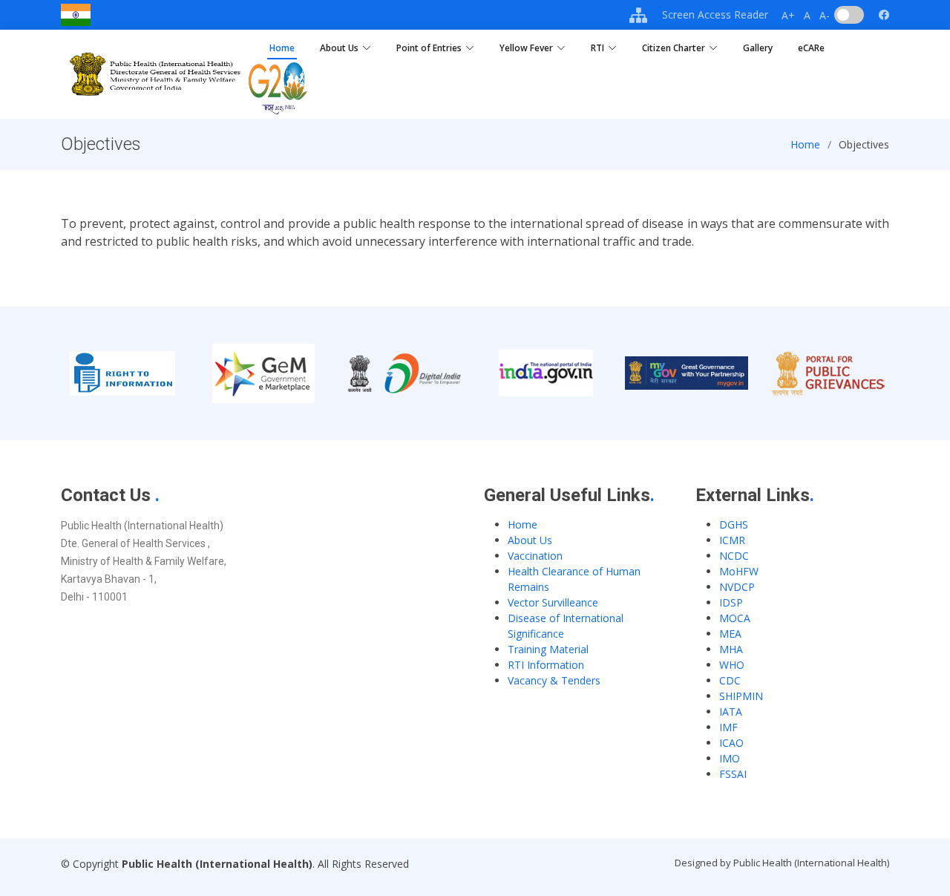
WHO (731, 665)
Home (282, 48)
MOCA (734, 618)
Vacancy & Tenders (554, 680)
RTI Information (546, 665)
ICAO (731, 743)
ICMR (732, 540)
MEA (730, 634)
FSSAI (733, 774)
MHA (731, 649)
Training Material (548, 649)
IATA (730, 711)
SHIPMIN (741, 696)
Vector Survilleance (553, 602)
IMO (729, 758)
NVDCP (737, 587)
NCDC (734, 556)
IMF (728, 727)
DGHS (733, 524)
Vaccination (535, 556)
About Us (530, 540)
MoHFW (739, 571)
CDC (730, 680)
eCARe (811, 48)
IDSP (731, 602)
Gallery (758, 48)
